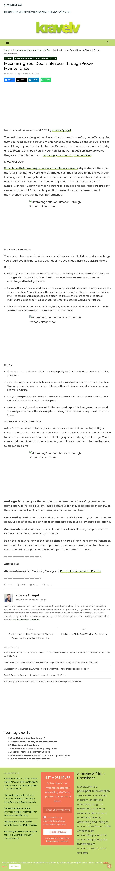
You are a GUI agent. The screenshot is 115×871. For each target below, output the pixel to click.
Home (7, 50)
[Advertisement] (57, 104)
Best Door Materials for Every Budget (30, 752)
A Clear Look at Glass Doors (24, 745)
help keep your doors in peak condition (67, 155)
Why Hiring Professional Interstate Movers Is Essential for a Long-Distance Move (43, 681)
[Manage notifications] (109, 866)
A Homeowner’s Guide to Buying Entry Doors (33, 748)
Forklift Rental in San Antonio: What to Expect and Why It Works (35, 675)
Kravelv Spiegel (14, 73)
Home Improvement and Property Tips (31, 50)
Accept (15, 866)
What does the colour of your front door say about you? (40, 755)
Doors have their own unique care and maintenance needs (41, 168)
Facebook (35, 619)
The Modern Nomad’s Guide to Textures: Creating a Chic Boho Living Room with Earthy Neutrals (50, 662)
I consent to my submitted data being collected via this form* (55, 821)
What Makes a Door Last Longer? (27, 738)
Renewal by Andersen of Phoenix (80, 571)
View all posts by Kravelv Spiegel (31, 599)
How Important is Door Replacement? (30, 758)
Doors (8, 58)
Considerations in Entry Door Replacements (33, 741)
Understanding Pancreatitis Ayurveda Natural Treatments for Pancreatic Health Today (46, 668)
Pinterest (24, 619)
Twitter (15, 619)
